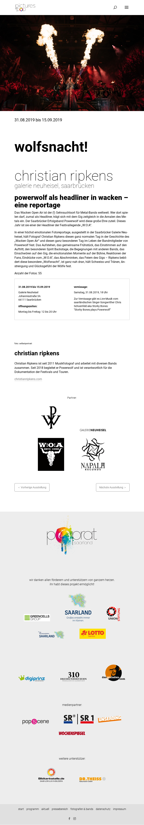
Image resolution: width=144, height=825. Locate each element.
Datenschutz (103, 809)
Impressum (119, 809)
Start (21, 809)
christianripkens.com (28, 379)
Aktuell (45, 809)
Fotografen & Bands (81, 809)
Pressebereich (60, 809)
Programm (32, 809)
